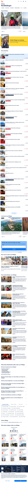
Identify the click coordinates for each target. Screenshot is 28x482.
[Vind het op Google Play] (8, 468)
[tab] (5, 404)
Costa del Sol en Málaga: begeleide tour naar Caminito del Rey (5, 450)
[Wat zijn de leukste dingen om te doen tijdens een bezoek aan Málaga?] (26, 377)
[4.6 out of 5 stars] (14, 431)
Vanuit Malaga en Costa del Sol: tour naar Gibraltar (22, 435)
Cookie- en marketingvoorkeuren (13, 472)
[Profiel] (25, 1)
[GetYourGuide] (2, 1)
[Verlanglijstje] (19, 1)
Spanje (6, 464)
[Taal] (23, 1)
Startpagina (2, 464)
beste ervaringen (16, 422)
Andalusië (9, 464)
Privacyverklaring (20, 252)
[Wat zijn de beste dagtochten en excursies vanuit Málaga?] (26, 381)
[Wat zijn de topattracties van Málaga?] (26, 367)
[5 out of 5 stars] (5, 451)
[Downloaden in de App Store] (8, 471)
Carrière (17, 470)
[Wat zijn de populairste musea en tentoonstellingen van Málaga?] (26, 398)
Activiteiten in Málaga (14, 464)
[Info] (5, 52)
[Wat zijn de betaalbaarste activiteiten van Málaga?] (26, 395)
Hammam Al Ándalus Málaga (5, 372)
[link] (14, 56)
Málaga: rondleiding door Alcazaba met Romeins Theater (14, 435)
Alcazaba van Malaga (4, 370)
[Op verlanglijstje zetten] (21, 13)
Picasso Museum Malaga (5, 369)
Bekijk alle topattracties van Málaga (5, 374)
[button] (14, 56)
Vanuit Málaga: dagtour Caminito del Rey (22, 449)
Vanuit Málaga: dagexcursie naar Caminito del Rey (4, 435)
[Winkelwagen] (21, 1)
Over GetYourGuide (18, 469)
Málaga (10, 422)
